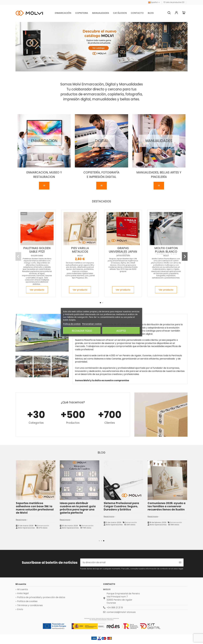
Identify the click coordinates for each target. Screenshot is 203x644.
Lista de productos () (175, 2)
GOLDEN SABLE (37, 255)
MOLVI (80, 255)
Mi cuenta (22, 589)
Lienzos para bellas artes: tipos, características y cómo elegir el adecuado (77, 506)
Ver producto (37, 289)
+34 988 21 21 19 (115, 607)
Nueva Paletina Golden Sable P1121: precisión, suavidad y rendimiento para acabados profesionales (32, 509)
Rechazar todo (82, 330)
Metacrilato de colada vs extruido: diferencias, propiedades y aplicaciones (167, 506)
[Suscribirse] (180, 562)
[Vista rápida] (39, 244)
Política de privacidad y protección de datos (41, 597)
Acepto (121, 330)
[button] (100, 302)
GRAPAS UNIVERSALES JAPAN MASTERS (123, 251)
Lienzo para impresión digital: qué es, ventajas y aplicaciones (121, 506)
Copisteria (129, 522)
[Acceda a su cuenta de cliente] (176, 13)
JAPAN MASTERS (123, 255)
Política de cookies (27, 601)
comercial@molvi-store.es (121, 612)
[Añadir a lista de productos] (34, 244)
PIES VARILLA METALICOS (80, 250)
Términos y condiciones (30, 605)
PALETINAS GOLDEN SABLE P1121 (37, 250)
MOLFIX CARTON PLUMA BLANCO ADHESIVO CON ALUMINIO (166, 253)
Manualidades (42, 529)
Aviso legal (23, 593)
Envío (20, 609)
